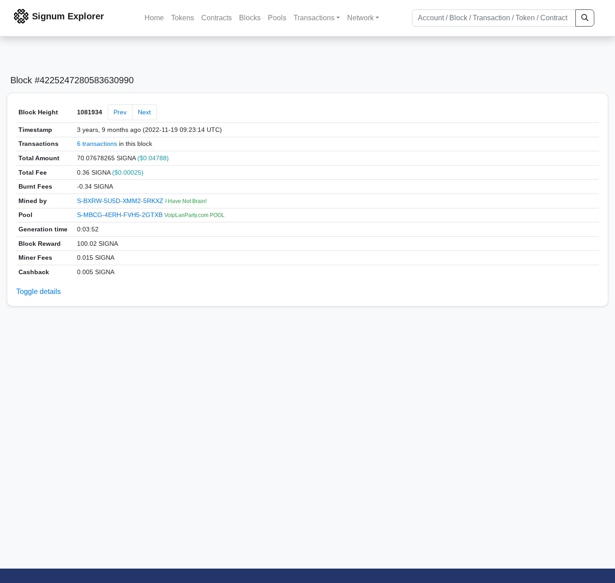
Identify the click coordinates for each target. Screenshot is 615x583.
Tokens (182, 18)
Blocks (250, 18)
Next (144, 112)
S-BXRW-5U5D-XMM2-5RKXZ (121, 200)
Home (154, 18)
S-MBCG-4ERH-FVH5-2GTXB (120, 214)
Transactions (314, 18)
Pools (277, 18)
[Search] (584, 18)
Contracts (216, 18)
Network (360, 18)
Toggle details (38, 291)
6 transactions (97, 143)
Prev (120, 112)
